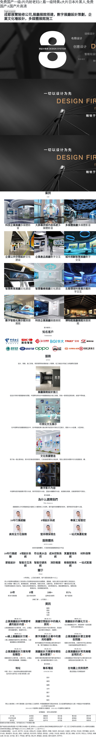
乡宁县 (12, 716)
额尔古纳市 (52, 736)
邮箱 (73, 733)
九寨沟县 (26, 733)
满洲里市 (9, 733)
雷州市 (45, 718)
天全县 (56, 733)
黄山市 (33, 736)
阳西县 (39, 733)
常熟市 (88, 720)
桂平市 (45, 720)
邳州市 (74, 720)
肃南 (20, 733)
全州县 (12, 736)
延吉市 (92, 731)
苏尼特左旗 (12, 718)
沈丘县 (26, 731)
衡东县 (74, 716)
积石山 (84, 733)
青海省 (88, 718)
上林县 (51, 733)
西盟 (49, 731)
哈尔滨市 (33, 733)
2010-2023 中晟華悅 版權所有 (60, 708)
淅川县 (6, 736)
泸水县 (2, 733)
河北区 (79, 731)
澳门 (17, 736)
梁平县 (73, 731)
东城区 (67, 731)
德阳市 (44, 731)
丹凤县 (89, 733)
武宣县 (45, 736)
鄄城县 (39, 736)
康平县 (28, 736)
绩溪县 (74, 718)
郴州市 (88, 716)
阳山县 (15, 733)
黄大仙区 (61, 731)
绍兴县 (60, 716)
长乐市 (78, 733)
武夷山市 (33, 731)
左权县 (31, 716)
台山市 (14, 731)
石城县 (39, 731)
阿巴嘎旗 (85, 731)
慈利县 (45, 733)
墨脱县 (45, 716)
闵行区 (12, 720)
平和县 (22, 736)
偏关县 (62, 733)
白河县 (60, 720)
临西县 (31, 720)
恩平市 (59, 736)
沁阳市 (31, 718)
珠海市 (54, 731)
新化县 (60, 718)
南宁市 (20, 731)
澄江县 (68, 733)
